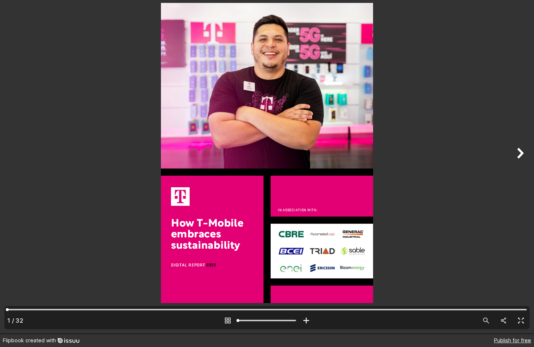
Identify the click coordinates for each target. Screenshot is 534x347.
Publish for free (512, 340)
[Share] (503, 320)
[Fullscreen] (521, 320)
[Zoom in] (306, 320)
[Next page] (519, 167)
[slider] (267, 320)
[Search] (486, 320)
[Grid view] (228, 320)
